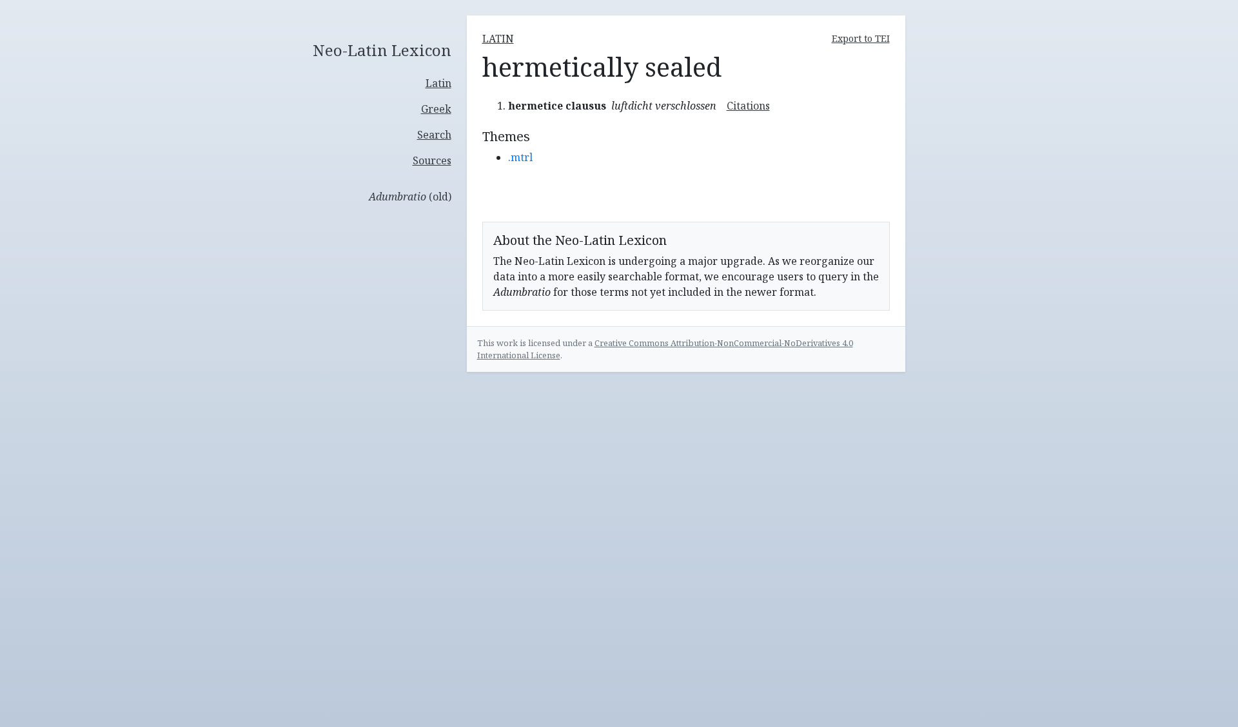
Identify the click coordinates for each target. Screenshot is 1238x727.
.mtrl (520, 157)
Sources (432, 160)
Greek (436, 109)
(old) (410, 196)
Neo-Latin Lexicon (382, 50)
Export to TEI (861, 38)
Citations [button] (748, 106)
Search (434, 135)
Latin (438, 83)
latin (498, 39)
